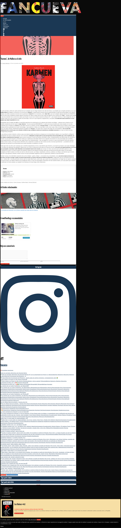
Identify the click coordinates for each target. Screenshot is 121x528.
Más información (32, 519)
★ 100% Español (7, 20)
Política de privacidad (9, 492)
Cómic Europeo (17, 182)
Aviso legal (6, 491)
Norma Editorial (32, 182)
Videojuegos (6, 26)
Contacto (6, 489)
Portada (5, 18)
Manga (4, 23)
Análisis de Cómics (8, 182)
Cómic (4, 21)
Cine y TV (5, 24)
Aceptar (38, 519)
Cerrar (2, 526)
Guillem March (24, 182)
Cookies (6, 494)
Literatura (5, 27)
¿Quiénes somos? (8, 488)
